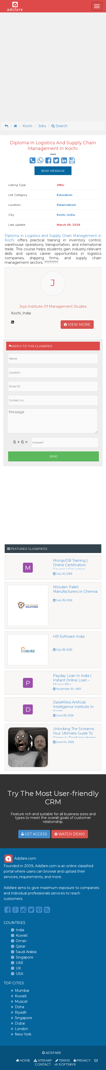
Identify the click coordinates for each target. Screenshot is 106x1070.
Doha (19, 1007)
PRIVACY (83, 1060)
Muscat (21, 1001)
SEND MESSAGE (53, 171)
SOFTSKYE (67, 1064)
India (20, 930)
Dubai (20, 1023)
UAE (19, 962)
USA (19, 973)
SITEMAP (44, 1060)
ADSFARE (53, 1053)
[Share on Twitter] (56, 161)
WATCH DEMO (71, 834)
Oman (21, 941)
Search (61, 126)
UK (18, 968)
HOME (24, 1060)
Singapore (24, 957)
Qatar (20, 946)
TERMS (64, 1060)
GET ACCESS (35, 834)
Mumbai (22, 990)
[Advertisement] (53, 67)
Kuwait (22, 935)
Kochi (27, 126)
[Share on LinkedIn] (64, 161)
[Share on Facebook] (48, 161)
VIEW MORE (78, 324)
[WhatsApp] (40, 161)
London (21, 1029)
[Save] (72, 161)
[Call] (32, 161)
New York (23, 1034)
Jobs (42, 126)
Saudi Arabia (26, 952)
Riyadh (21, 1012)
